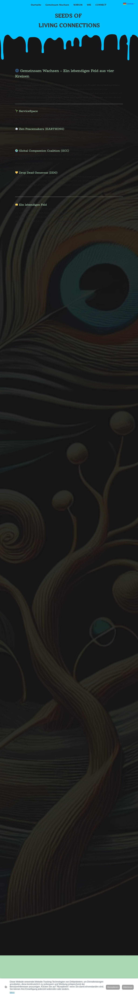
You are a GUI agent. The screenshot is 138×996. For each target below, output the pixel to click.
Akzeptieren (113, 987)
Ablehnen (127, 987)
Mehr (12, 992)
